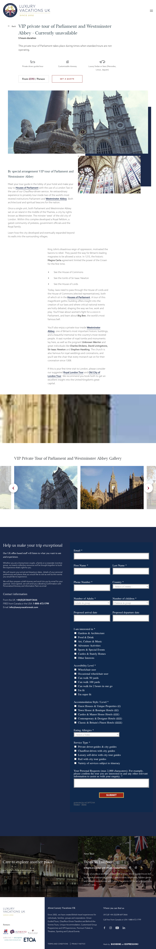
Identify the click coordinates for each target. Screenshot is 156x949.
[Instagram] (112, 928)
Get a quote (67, 79)
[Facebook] (106, 928)
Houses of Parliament (27, 187)
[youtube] (118, 928)
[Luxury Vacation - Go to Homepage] (26, 10)
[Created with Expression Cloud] (131, 944)
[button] (151, 10)
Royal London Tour (73, 372)
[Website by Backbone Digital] (116, 944)
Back (14, 26)
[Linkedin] (124, 928)
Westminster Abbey (56, 198)
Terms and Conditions (58, 944)
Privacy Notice (78, 944)
